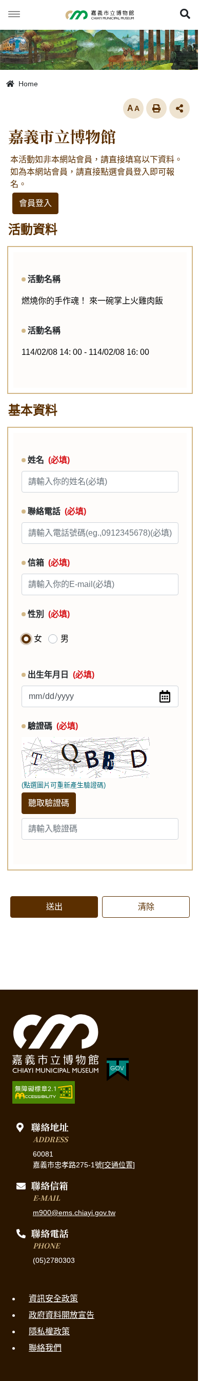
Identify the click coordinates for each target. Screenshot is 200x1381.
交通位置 (118, 1165)
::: (3, 995)
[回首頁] (100, 15)
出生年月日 (61, 674)
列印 (156, 108)
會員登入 (35, 203)
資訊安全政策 (53, 1298)
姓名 (49, 460)
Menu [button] (14, 14)
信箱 (49, 562)
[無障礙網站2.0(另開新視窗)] (43, 1092)
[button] (185, 15)
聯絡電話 (57, 511)
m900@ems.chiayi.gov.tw (74, 1212)
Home (27, 84)
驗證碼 (53, 726)
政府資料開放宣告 (61, 1315)
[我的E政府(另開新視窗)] (118, 1069)
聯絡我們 (45, 1348)
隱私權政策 (49, 1331)
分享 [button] (179, 108)
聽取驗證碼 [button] (48, 803)
